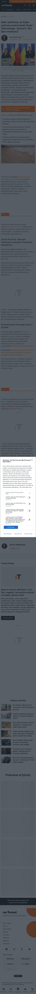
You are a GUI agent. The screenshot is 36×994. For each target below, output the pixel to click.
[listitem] (18, 493)
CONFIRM (10, 527)
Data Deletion (8, 533)
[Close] (32, 460)
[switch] (28, 497)
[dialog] (18, 497)
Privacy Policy (28, 533)
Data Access (18, 533)
